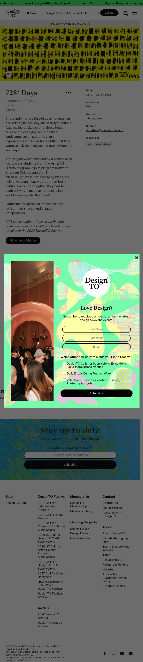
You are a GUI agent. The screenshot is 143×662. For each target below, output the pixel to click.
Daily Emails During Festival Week (89, 373)
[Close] (137, 257)
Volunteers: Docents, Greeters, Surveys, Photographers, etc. (93, 381)
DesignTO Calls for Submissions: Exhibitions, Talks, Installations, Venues (96, 365)
